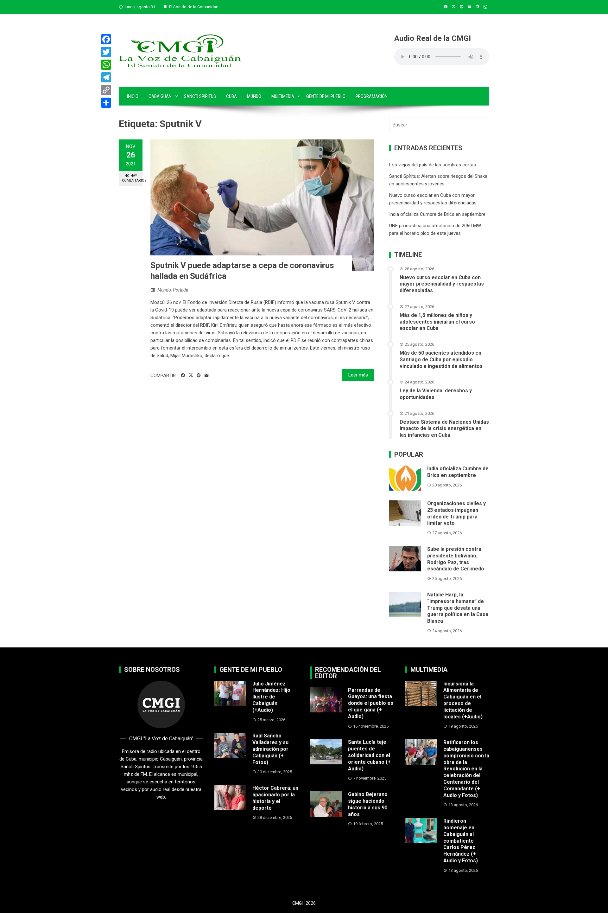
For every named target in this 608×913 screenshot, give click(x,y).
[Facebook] (106, 39)
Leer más (358, 375)
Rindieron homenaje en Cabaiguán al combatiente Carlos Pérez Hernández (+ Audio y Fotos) (460, 841)
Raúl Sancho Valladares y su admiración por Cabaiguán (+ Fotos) (270, 749)
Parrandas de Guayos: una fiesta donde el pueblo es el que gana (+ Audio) (370, 703)
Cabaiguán (160, 96)
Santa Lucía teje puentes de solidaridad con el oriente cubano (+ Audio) (369, 755)
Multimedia (282, 96)
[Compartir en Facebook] (183, 375)
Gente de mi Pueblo (325, 96)
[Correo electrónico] (207, 375)
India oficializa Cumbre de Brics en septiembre (437, 214)
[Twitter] (106, 52)
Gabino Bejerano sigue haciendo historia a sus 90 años (368, 804)
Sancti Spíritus (200, 96)
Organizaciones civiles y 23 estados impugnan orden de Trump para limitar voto (456, 513)
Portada (180, 290)
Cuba (231, 96)
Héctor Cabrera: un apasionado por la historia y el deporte (275, 798)
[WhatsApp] (106, 64)
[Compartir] (106, 102)
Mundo (254, 96)
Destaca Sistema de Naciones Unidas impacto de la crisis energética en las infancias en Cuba (444, 428)
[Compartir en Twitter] (191, 375)
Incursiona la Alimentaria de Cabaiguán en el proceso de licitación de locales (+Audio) (463, 700)
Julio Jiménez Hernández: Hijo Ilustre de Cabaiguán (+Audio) (271, 697)
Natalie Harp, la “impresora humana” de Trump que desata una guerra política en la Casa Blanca (457, 608)
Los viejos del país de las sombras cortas (432, 165)
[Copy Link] (106, 90)
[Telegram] (106, 77)
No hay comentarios (132, 178)
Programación (372, 96)
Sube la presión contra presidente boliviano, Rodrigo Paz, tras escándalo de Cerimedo (455, 559)
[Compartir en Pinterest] (199, 375)
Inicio (132, 96)
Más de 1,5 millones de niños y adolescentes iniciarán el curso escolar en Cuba (437, 321)
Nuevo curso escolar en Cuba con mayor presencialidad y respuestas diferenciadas (442, 284)
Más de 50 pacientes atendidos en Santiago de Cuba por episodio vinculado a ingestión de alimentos (441, 359)
